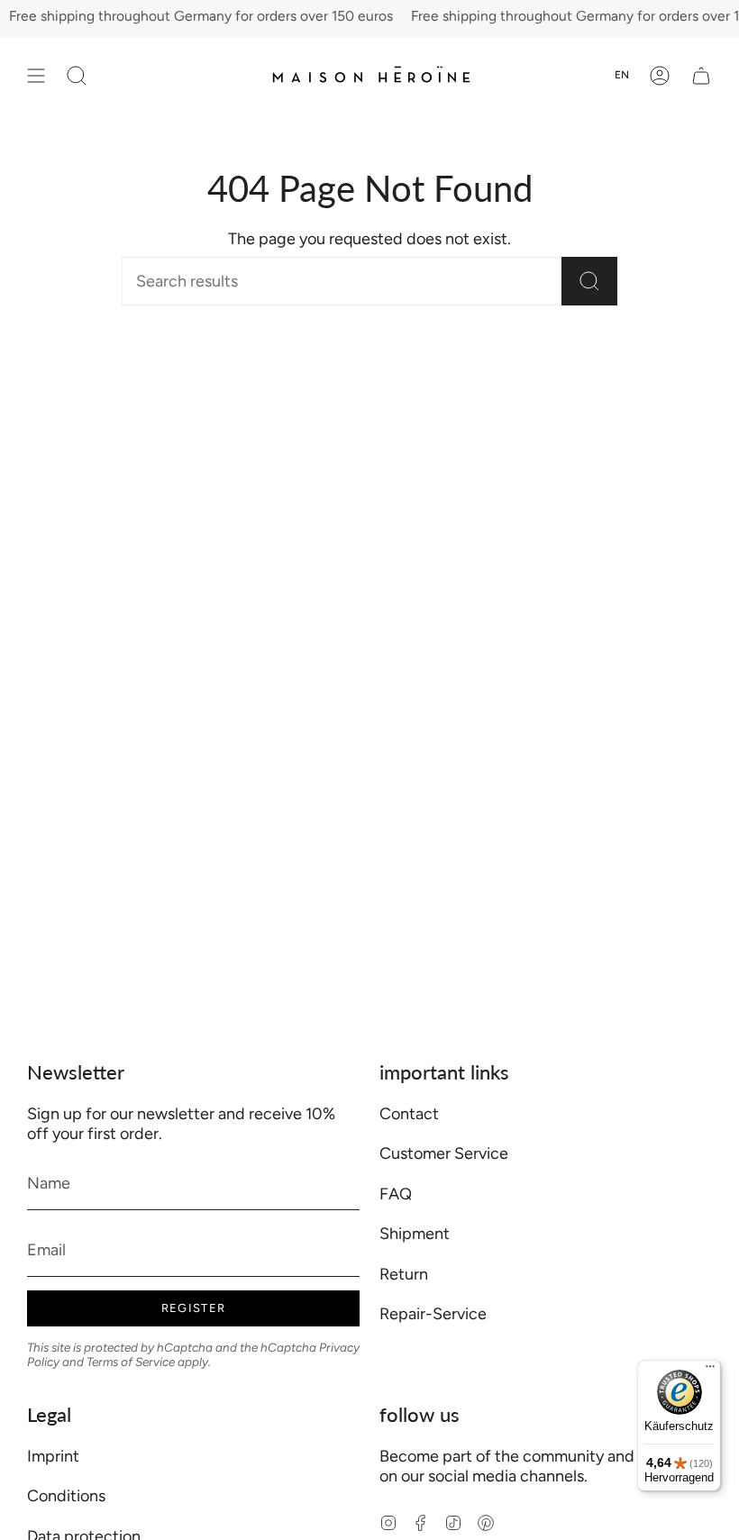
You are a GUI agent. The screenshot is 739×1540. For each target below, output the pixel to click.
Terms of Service (131, 1361)
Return (403, 1274)
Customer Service (443, 1153)
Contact (409, 1114)
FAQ (395, 1194)
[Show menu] (36, 75)
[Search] (589, 281)
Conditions (66, 1496)
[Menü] (710, 1370)
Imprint (53, 1456)
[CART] (701, 75)
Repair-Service (433, 1314)
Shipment (414, 1234)
